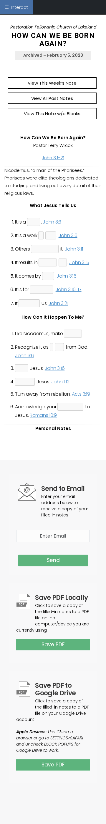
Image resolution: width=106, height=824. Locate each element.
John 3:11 (74, 249)
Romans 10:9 (43, 415)
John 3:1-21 (53, 158)
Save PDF (53, 644)
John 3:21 (58, 303)
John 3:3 (52, 222)
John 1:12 (60, 381)
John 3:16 (67, 276)
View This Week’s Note (52, 83)
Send (53, 560)
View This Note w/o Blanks (52, 113)
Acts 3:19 (81, 394)
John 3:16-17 (69, 289)
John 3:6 (68, 235)
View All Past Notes (52, 98)
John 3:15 (79, 262)
